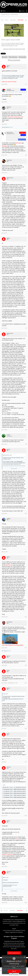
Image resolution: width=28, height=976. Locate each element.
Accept (10, 974)
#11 (26, 551)
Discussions (14, 60)
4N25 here (9, 565)
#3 (26, 124)
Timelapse (6, 49)
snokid (8, 435)
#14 (26, 665)
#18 (26, 815)
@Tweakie (18, 143)
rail (14, 49)
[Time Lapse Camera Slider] (14, 30)
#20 (26, 902)
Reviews (13, 57)
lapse (23, 49)
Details (22, 57)
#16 (26, 728)
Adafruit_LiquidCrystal (7, 854)
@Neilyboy (4, 146)
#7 (26, 328)
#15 (26, 682)
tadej (8, 670)
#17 (26, 761)
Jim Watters (9, 622)
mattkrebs (9, 160)
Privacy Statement (16, 930)
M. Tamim (4, 650)
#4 (26, 155)
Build (4, 57)
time (20, 49)
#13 (26, 647)
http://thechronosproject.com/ (15, 117)
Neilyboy (9, 107)
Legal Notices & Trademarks (16, 932)
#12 (26, 616)
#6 (26, 233)
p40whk (8, 518)
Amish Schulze (5, 127)
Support (14, 928)
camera (10, 49)
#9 (26, 444)
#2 (26, 101)
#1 (26, 84)
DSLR (17, 49)
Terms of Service (7, 930)
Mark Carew (10, 132)
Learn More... (16, 974)
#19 (26, 866)
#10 (26, 513)
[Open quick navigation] (25, 20)
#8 (26, 429)
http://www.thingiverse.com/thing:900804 (12, 645)
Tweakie (9, 89)
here (16, 838)
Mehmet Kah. (10, 177)
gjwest (8, 65)
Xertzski (9, 767)
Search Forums (5, 14)
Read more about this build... (9, 81)
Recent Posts (14, 14)
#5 (26, 172)
